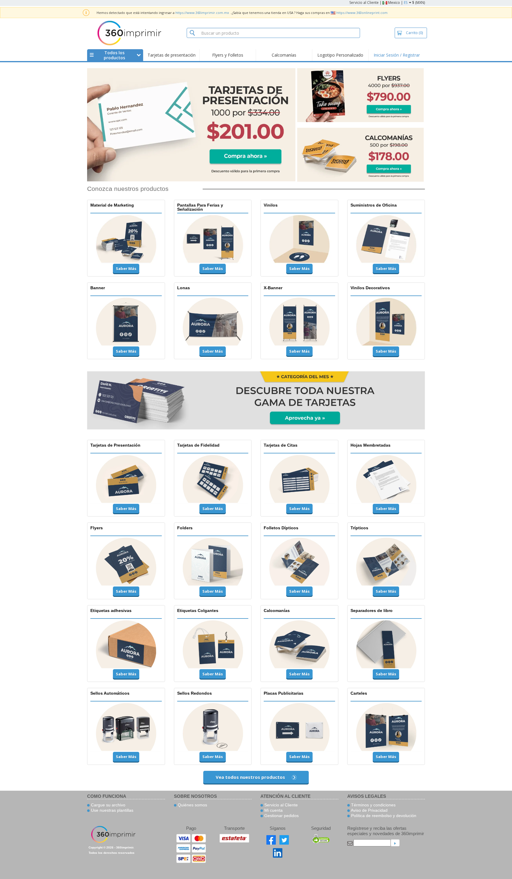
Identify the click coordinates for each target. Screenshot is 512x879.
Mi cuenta (273, 810)
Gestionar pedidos (281, 815)
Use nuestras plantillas (111, 810)
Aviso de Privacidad (369, 810)
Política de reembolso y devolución (383, 815)
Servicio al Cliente (364, 2)
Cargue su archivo (107, 805)
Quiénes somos (192, 805)
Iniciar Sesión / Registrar (397, 55)
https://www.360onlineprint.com (362, 12)
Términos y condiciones (373, 805)
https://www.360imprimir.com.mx (202, 12)
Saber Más (126, 268)
